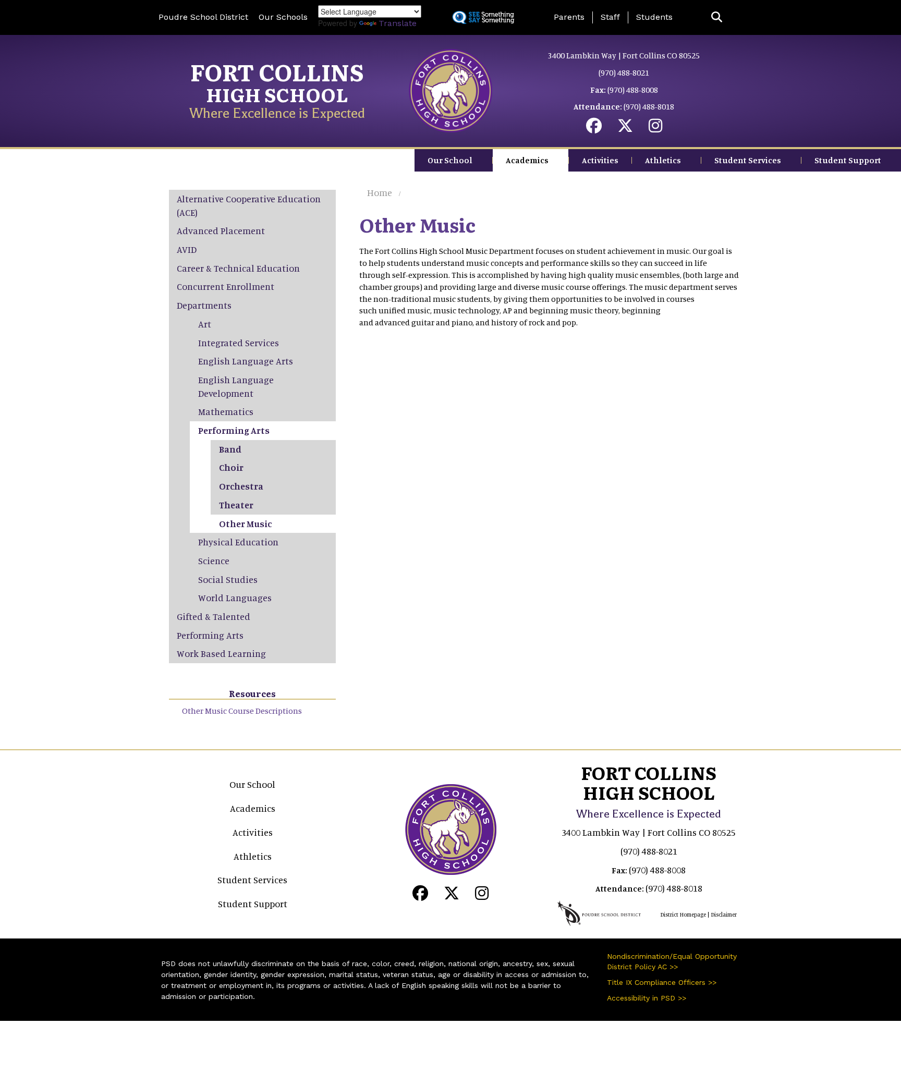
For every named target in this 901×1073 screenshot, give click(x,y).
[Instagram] (655, 128)
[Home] (450, 89)
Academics (527, 160)
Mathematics (225, 411)
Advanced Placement (221, 230)
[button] (716, 17)
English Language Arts (245, 361)
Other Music (245, 523)
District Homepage (683, 914)
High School (277, 94)
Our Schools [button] (283, 17)
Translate (398, 23)
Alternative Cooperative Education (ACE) (249, 205)
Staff (610, 17)
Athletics (663, 160)
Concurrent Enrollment (225, 286)
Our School (450, 160)
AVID (187, 249)
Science (213, 560)
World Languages (235, 597)
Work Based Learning (221, 653)
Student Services (747, 160)
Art (204, 324)
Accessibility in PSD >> (646, 998)
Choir (231, 467)
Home (379, 192)
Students (654, 17)
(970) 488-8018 (649, 106)
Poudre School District (203, 17)
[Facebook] (594, 128)
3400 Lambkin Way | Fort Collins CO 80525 (624, 55)
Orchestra (241, 486)
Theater (236, 504)
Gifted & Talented (213, 616)
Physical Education (238, 541)
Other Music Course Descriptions (242, 710)
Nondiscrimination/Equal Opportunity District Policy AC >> (672, 961)
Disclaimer (724, 914)
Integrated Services (238, 342)
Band (230, 449)
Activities (600, 160)
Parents (569, 17)
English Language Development (236, 386)
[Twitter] (625, 128)
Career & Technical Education (238, 268)
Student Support (847, 160)
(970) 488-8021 (624, 72)
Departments (204, 305)
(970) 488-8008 (632, 89)
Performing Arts (234, 430)
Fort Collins (277, 71)
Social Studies (228, 579)
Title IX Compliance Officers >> (661, 982)
